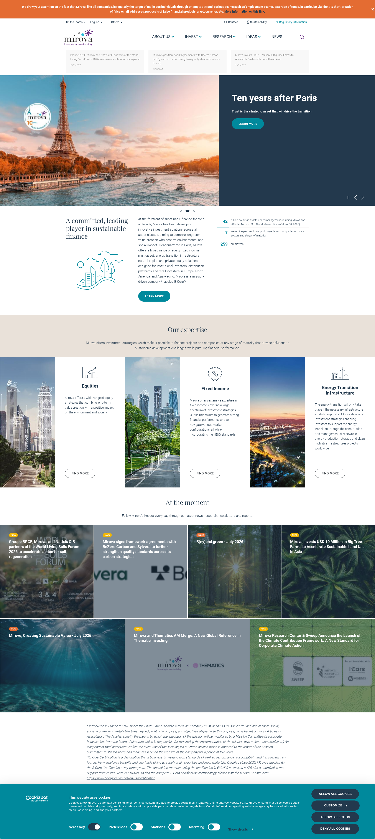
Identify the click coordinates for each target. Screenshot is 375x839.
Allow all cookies (335, 794)
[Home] (78, 37)
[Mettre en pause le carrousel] (348, 197)
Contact (233, 22)
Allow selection (335, 817)
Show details (238, 829)
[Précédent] (355, 197)
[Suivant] (362, 197)
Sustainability (258, 22)
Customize (333, 805)
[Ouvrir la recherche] (302, 37)
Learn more (247, 124)
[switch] (136, 827)
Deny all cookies (335, 829)
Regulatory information (293, 22)
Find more (24, 580)
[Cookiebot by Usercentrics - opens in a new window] (37, 798)
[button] (181, 211)
